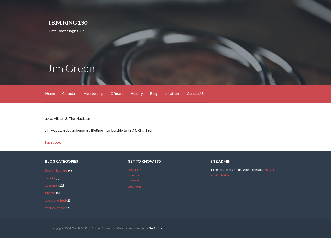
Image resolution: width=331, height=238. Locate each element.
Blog (153, 93)
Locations (172, 93)
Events (50, 178)
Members (134, 175)
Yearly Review (55, 208)
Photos (50, 193)
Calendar (69, 93)
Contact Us (195, 93)
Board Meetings (56, 170)
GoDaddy (155, 228)
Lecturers (134, 169)
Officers (117, 93)
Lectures (51, 185)
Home (50, 93)
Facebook (53, 142)
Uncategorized (55, 200)
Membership (93, 93)
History (137, 93)
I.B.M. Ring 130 (68, 22)
